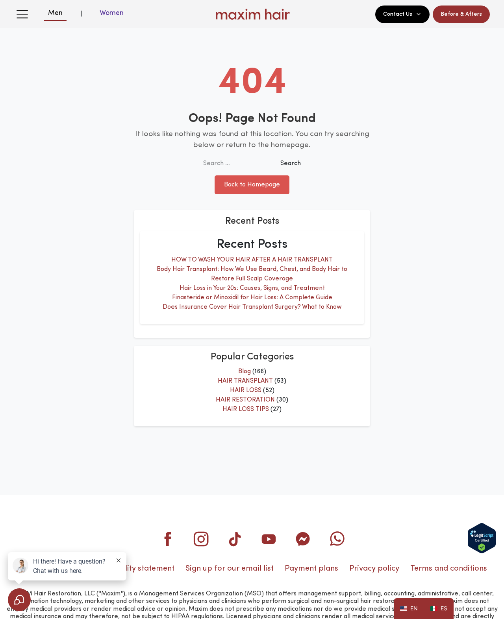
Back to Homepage (252, 185)
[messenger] (303, 539)
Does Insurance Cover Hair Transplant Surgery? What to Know (252, 307)
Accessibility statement (133, 569)
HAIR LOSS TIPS (245, 409)
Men (55, 13)
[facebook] (167, 539)
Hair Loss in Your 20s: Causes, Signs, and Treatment (252, 288)
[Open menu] (22, 14)
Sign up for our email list (229, 569)
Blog (244, 371)
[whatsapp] (336, 539)
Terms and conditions (448, 569)
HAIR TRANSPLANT (245, 381)
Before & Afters (461, 14)
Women (112, 13)
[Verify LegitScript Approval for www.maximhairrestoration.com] (481, 538)
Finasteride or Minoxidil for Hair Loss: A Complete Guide (252, 298)
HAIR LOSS (245, 390)
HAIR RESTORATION (245, 400)
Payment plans (311, 569)
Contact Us (397, 14)
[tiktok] (235, 539)
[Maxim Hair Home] (252, 14)
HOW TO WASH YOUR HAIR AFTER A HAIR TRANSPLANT (252, 260)
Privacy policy (374, 569)
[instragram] (201, 539)
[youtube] (269, 539)
